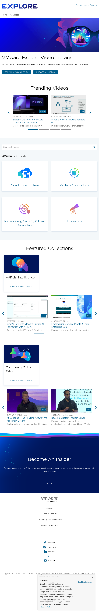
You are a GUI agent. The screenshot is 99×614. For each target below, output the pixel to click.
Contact (79, 5)
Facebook (52, 542)
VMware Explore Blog (49, 525)
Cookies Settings (85, 582)
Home (4, 15)
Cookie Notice (46, 607)
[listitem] (33, 129)
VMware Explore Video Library (49, 519)
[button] (30, 104)
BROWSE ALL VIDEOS (45, 72)
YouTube (51, 560)
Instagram (52, 547)
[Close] (92, 577)
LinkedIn (51, 551)
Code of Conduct (50, 514)
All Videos (14, 15)
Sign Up (49, 484)
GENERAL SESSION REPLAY (16, 72)
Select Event (89, 5)
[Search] (94, 147)
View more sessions (20, 287)
